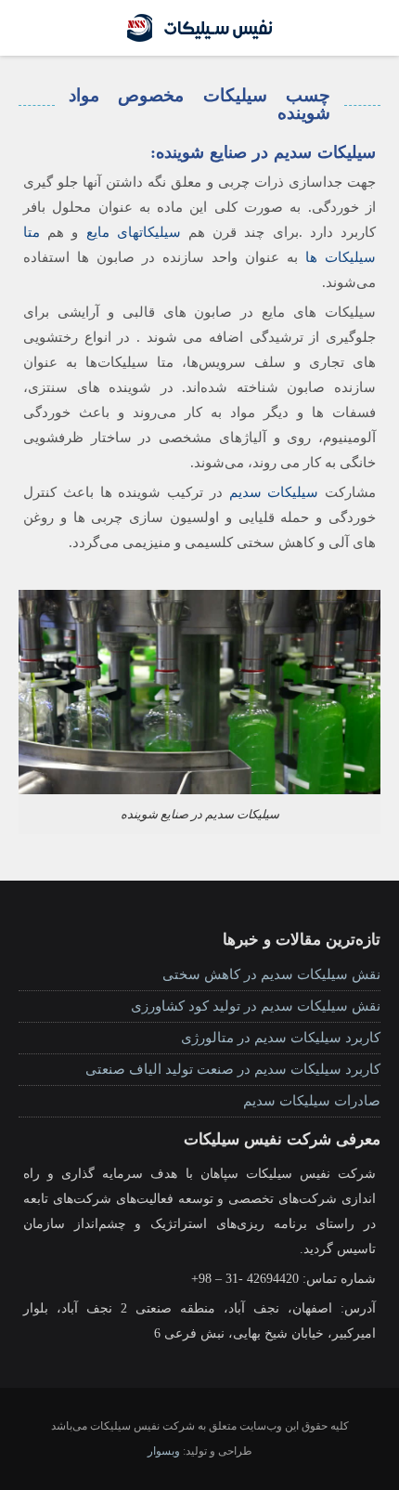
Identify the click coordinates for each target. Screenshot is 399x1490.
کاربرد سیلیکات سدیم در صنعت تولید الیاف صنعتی (232, 1069)
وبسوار (164, 1450)
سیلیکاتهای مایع (133, 232)
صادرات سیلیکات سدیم (311, 1100)
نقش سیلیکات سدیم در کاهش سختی (271, 974)
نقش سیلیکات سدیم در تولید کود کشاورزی (255, 1006)
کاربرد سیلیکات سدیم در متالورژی (280, 1037)
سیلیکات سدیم (274, 492)
